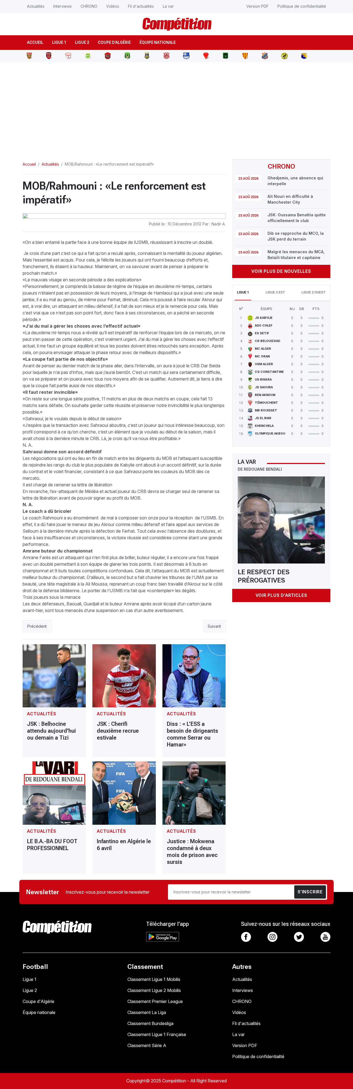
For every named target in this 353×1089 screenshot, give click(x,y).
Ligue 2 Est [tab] (275, 292)
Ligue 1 (59, 42)
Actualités (35, 6)
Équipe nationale (158, 42)
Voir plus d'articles (281, 595)
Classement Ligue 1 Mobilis (153, 979)
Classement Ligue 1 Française (156, 1034)
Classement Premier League (155, 1001)
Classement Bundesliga (150, 1023)
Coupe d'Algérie (114, 42)
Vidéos (112, 6)
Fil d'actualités (141, 6)
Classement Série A (146, 1045)
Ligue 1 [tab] (243, 292)
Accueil (35, 42)
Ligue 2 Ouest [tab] (313, 292)
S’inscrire (310, 891)
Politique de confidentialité (301, 6)
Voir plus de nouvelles (281, 271)
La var (168, 6)
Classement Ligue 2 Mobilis (154, 990)
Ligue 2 (82, 42)
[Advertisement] (176, 107)
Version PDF (257, 6)
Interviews (62, 6)
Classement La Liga (146, 1012)
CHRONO (89, 6)
